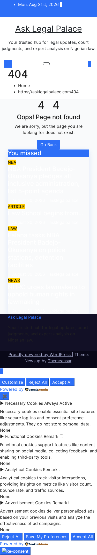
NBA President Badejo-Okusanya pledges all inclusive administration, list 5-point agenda (44, 180)
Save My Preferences (46, 536)
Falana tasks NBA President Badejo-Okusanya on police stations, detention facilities (36, 250)
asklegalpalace (63, 200)
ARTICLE (16, 206)
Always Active (58, 403)
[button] (82, 63)
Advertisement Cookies (28, 502)
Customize (12, 382)
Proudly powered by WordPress (40, 354)
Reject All (37, 382)
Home (24, 85)
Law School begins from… (46, 213)
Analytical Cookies (23, 469)
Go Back (48, 144)
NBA (12, 162)
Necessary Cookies (24, 403)
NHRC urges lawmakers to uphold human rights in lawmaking (46, 294)
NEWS (14, 280)
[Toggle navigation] (46, 63)
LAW (12, 228)
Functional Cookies (23, 436)
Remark (51, 436)
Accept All (62, 382)
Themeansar (59, 360)
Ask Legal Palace (48, 29)
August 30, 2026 (29, 200)
